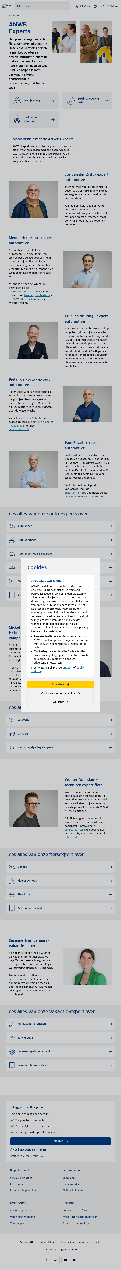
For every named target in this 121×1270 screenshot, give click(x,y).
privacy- (67, 667)
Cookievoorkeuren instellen (58, 693)
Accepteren (58, 684)
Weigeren (58, 702)
